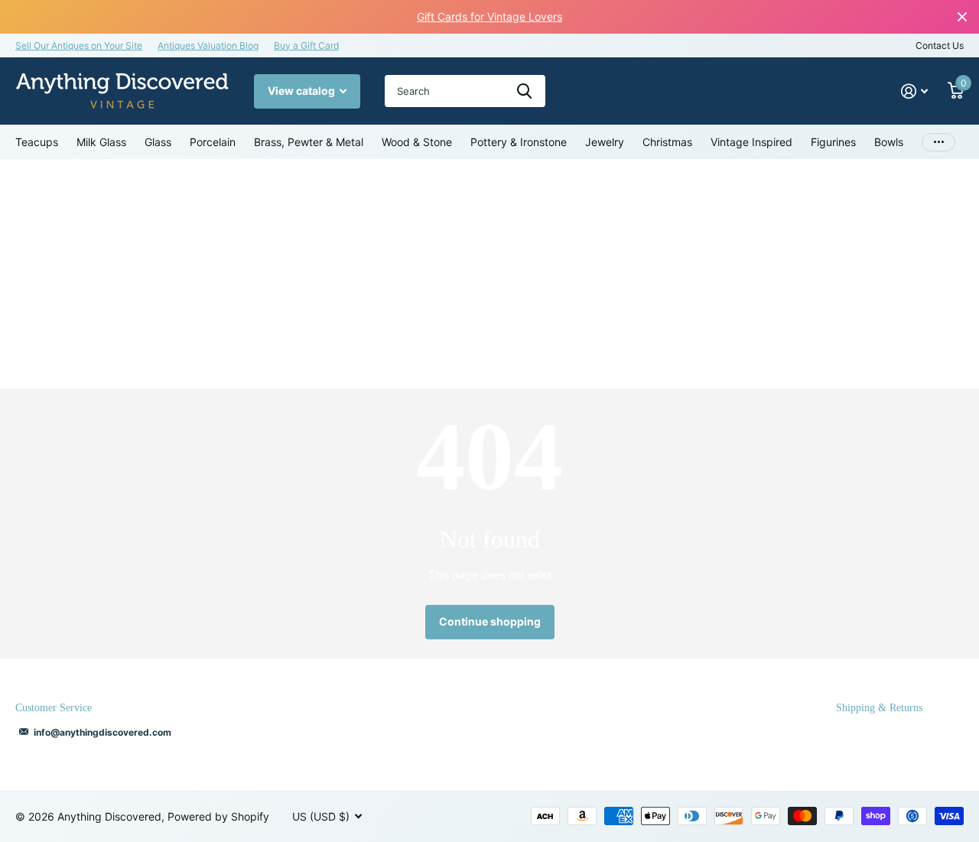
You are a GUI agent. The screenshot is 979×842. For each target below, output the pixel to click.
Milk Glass (101, 141)
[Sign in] (914, 91)
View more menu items (938, 142)
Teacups (36, 141)
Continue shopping (490, 621)
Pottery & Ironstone (518, 141)
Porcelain (213, 141)
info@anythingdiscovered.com (102, 732)
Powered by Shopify (218, 816)
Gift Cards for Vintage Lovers (489, 16)
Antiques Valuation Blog (208, 45)
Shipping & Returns (879, 708)
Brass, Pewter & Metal (308, 141)
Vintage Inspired (751, 141)
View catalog (302, 90)
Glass (158, 141)
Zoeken (524, 91)
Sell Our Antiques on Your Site (78, 45)
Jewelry (604, 141)
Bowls (888, 141)
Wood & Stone (417, 141)
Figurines (833, 141)
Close (962, 17)
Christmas (667, 141)
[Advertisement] (489, 274)
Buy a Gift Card (306, 45)
